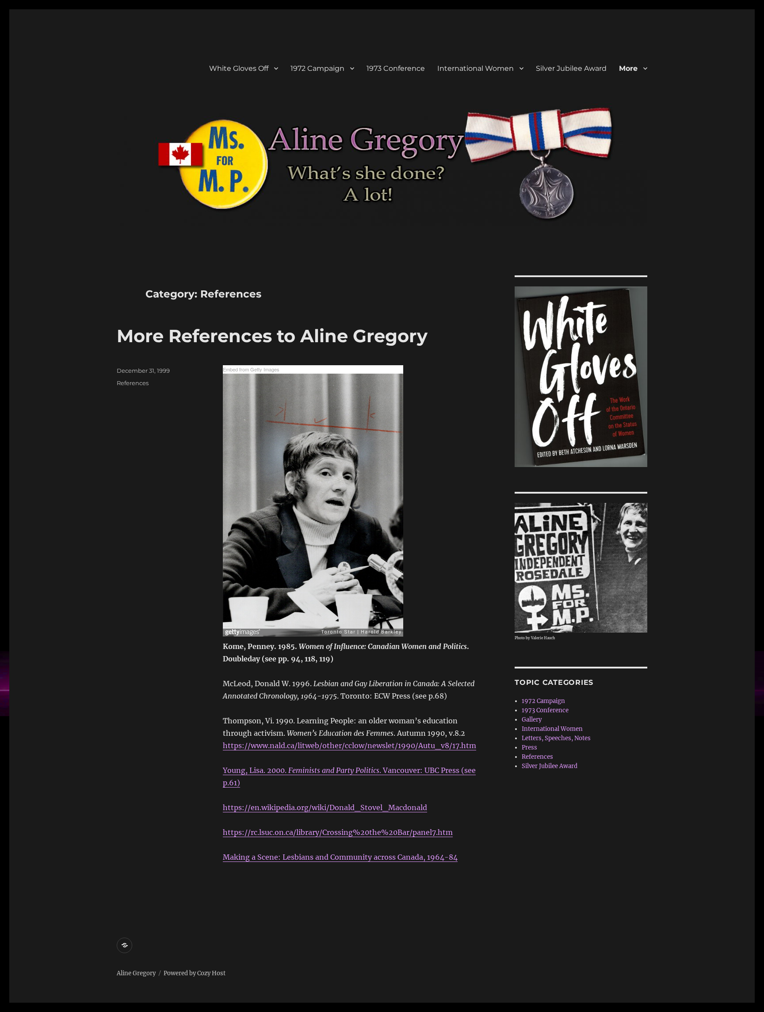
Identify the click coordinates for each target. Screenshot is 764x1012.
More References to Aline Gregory (272, 336)
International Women (475, 68)
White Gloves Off (238, 68)
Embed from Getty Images (251, 369)
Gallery (532, 719)
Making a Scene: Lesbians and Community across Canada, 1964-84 (340, 857)
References (133, 382)
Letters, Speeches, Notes (556, 738)
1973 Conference (396, 68)
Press (529, 747)
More (628, 68)
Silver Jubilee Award (571, 68)
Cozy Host (211, 973)
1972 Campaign (317, 68)
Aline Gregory (136, 973)
